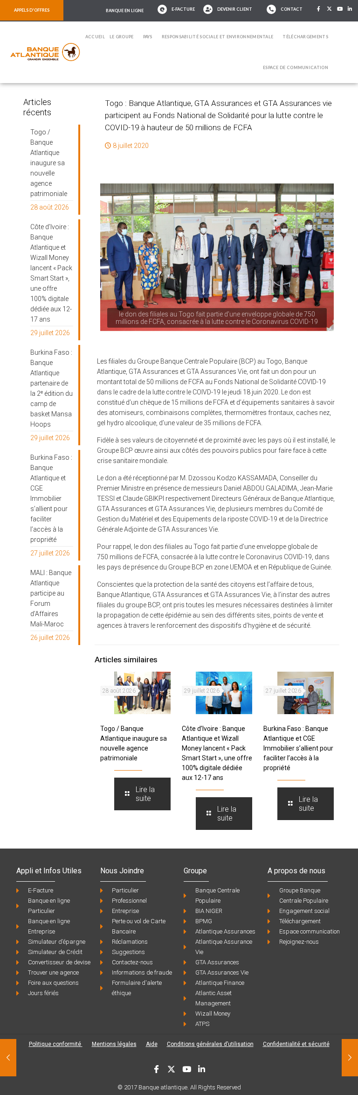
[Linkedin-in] (350, 9)
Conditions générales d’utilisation (210, 1044)
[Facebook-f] (319, 9)
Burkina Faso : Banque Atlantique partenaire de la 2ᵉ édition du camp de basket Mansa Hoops (51, 388)
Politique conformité (56, 1044)
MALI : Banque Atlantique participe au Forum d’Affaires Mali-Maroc (50, 598)
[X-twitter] (329, 9)
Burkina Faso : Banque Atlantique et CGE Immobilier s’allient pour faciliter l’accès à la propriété (298, 748)
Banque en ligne (125, 10)
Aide (152, 1044)
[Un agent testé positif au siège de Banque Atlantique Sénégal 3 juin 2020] (8, 1057)
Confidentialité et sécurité (296, 1044)
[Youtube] (340, 9)
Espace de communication (295, 67)
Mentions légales (114, 1044)
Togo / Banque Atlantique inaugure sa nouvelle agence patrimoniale (48, 162)
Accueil (95, 36)
